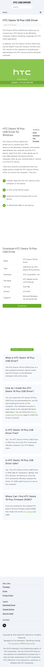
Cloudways (15, 643)
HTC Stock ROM (29, 512)
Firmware (36, 141)
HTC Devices (12, 25)
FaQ (34, 138)
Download (36, 135)
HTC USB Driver (22, 2)
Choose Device (8, 609)
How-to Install (8, 614)
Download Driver (9, 605)
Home (5, 25)
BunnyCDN (31, 643)
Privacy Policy (8, 595)
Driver (35, 132)
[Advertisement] (22, 108)
